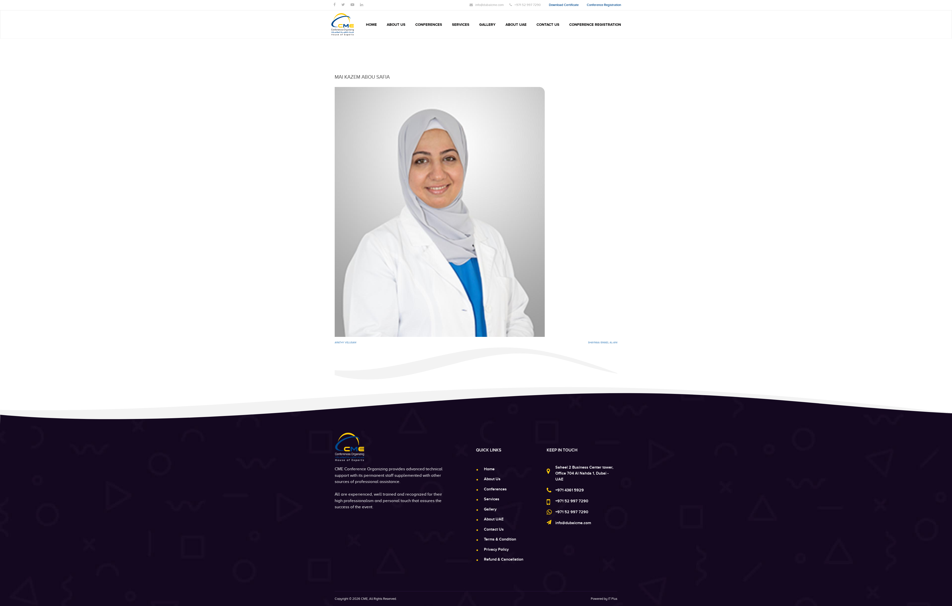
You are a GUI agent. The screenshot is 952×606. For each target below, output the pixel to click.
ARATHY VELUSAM (345, 342)
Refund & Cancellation (503, 559)
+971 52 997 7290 (571, 501)
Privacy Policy (496, 549)
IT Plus (612, 599)
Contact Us (547, 24)
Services (460, 24)
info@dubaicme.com (573, 522)
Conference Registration (595, 24)
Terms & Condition (500, 539)
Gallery (487, 24)
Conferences (428, 24)
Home (371, 24)
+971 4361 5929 (569, 490)
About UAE (516, 24)
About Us (396, 24)
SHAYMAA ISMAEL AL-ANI (602, 342)
